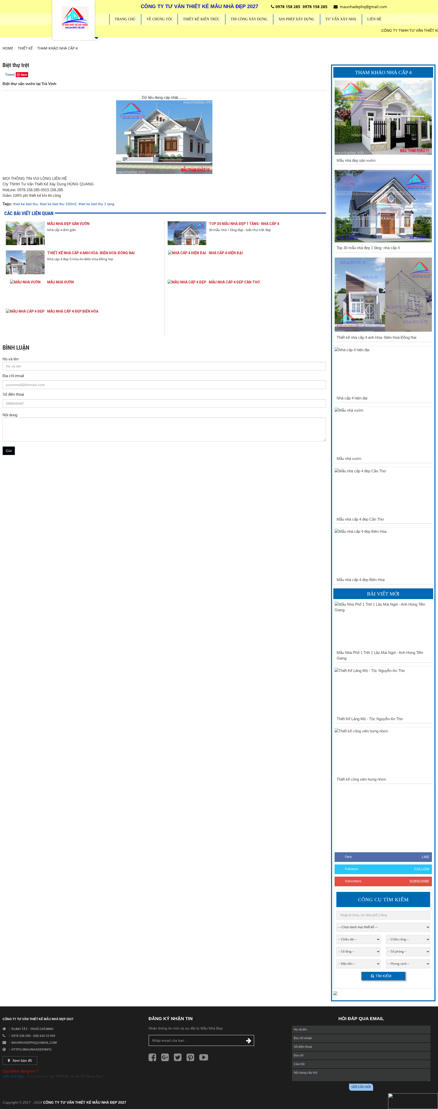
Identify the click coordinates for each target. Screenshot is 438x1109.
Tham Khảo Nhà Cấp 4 (57, 48)
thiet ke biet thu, (26, 204)
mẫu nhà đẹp (13, 1076)
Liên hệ (374, 19)
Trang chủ (125, 19)
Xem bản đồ (22, 1060)
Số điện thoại (13, 394)
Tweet (10, 74)
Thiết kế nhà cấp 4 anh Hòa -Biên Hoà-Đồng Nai (91, 253)
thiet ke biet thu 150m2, (59, 204)
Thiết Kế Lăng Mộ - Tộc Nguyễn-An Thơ (370, 719)
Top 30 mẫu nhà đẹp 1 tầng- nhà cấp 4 (244, 224)
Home (8, 48)
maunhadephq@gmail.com (363, 6)
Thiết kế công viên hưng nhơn (361, 779)
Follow (421, 869)
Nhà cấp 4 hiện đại (226, 253)
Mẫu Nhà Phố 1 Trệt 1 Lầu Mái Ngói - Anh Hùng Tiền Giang (380, 655)
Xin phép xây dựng (296, 19)
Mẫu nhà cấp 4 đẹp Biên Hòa (72, 311)
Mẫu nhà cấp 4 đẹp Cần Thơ (234, 282)
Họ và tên (11, 359)
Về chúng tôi (159, 19)
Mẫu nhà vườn (60, 282)
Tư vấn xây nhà (340, 19)
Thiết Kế (25, 48)
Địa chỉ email (13, 376)
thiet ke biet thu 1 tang (96, 204)
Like (425, 857)
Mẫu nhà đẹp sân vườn (68, 224)
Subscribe (419, 881)
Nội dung (10, 415)
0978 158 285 (288, 6)
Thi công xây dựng (249, 19)
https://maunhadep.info (31, 1049)
